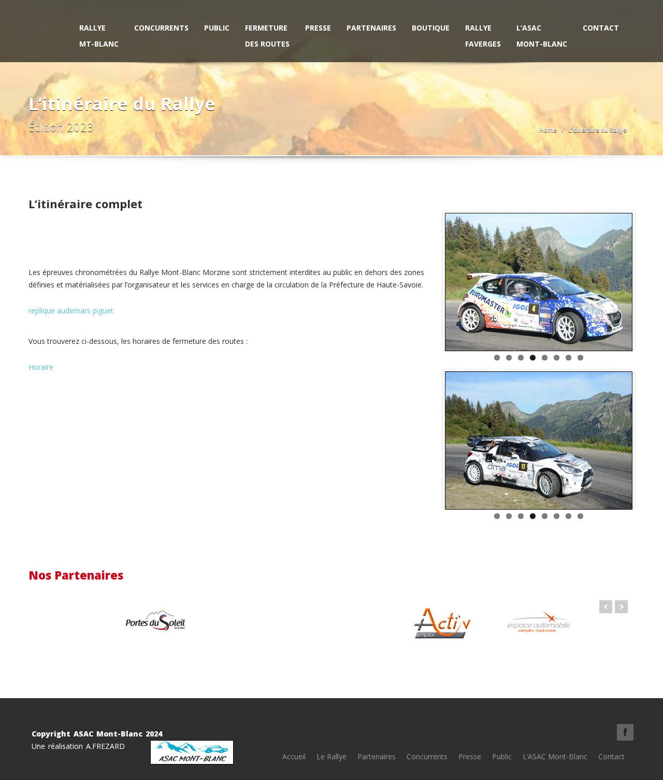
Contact (601, 28)
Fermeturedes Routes (267, 36)
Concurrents (161, 28)
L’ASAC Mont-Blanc (541, 36)
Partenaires (371, 28)
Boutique (431, 28)
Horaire (40, 367)
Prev (605, 606)
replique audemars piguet (70, 310)
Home (548, 129)
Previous (429, 283)
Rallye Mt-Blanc (99, 36)
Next (648, 283)
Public (216, 28)
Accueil (294, 756)
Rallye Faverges (483, 36)
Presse (318, 28)
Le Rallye (331, 756)
